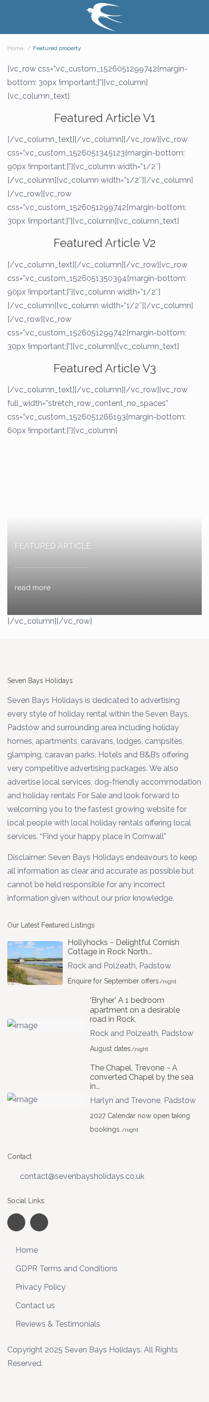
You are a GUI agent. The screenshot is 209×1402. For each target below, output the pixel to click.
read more (33, 587)
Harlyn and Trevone (125, 1100)
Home (15, 48)
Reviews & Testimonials (58, 1324)
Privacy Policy (41, 1287)
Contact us (35, 1305)
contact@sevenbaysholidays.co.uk (82, 1176)
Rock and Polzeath (102, 965)
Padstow (155, 965)
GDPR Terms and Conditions (67, 1268)
